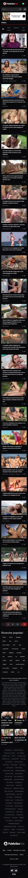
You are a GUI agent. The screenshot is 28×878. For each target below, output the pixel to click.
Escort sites (6, 764)
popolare (16, 27)
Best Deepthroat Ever (10, 808)
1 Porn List (21, 826)
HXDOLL (22, 817)
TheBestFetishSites (20, 770)
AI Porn (13, 756)
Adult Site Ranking (10, 794)
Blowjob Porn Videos (19, 788)
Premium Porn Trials (8, 770)
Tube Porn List (8, 788)
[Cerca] (20, 9)
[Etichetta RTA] (14, 874)
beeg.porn (20, 808)
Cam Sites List (14, 835)
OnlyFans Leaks (21, 756)
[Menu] (25, 9)
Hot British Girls (19, 800)
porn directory (9, 761)
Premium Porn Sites (19, 779)
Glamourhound (18, 773)
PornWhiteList (18, 797)
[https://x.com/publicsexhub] (12, 870)
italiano (17, 660)
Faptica (13, 829)
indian (12, 672)
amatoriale (5, 648)
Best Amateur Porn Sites (10, 826)
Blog (4, 850)
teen (14, 645)
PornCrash (15, 817)
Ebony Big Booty (18, 803)
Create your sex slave (9, 753)
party (10, 660)
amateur (10, 656)
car (18, 672)
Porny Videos (14, 764)
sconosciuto (15, 648)
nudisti (4, 660)
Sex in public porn (18, 776)
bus (10, 641)
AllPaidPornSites (8, 779)
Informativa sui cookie (19, 850)
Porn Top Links (8, 776)
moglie (4, 664)
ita (16, 656)
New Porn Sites (9, 773)
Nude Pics (5, 832)
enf (21, 668)
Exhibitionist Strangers (14, 823)
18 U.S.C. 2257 (14, 859)
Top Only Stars (9, 767)
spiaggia (18, 637)
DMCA (21, 854)
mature (23, 648)
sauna (16, 641)
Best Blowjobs (8, 750)
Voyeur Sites (19, 811)
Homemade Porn (10, 811)
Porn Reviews (9, 820)
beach (11, 637)
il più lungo (23, 29)
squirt (4, 652)
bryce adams (6, 645)
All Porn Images (21, 832)
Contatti (9, 850)
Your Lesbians (20, 753)
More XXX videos (9, 791)
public (4, 641)
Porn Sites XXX (20, 829)
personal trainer (20, 664)
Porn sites (23, 758)
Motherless (12, 832)
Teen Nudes (10, 797)
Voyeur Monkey (18, 820)
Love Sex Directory (9, 814)
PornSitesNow (18, 782)
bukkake (22, 656)
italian (4, 637)
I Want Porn (19, 785)
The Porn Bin (9, 782)
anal (20, 645)
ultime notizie (9, 29)
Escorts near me (18, 761)
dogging (11, 652)
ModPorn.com (5, 758)
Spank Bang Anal (19, 791)
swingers (14, 668)
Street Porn (6, 829)
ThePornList (7, 817)
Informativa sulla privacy (11, 854)
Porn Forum (22, 764)
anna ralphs (6, 668)
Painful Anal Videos (18, 750)
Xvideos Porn (19, 814)
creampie (5, 672)
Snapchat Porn (15, 758)
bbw (24, 660)
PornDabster (9, 803)
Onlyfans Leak (6, 756)
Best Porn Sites (10, 785)
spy (4, 656)
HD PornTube (18, 767)
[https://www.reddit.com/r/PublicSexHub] (16, 870)
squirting (19, 652)
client (11, 664)
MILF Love (19, 794)
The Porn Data (9, 806)
